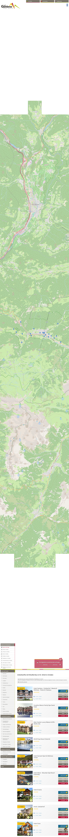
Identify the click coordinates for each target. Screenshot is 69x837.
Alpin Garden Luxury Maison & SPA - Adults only (44, 723)
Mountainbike (5, 704)
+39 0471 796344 (38, 815)
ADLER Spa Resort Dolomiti (42, 739)
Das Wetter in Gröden (7, 744)
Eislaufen (4, 690)
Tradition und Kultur (6, 726)
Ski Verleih (5, 678)
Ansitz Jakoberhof (39, 806)
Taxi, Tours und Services (7, 733)
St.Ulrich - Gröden (38, 696)
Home (2, 766)
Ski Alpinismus (5, 683)
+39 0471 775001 (38, 747)
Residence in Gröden (6, 658)
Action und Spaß (6, 711)
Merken (63, 694)
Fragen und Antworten (7, 724)
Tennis (4, 701)
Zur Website (63, 715)
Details (63, 696)
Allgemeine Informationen (7, 718)
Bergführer (5, 692)
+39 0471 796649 (38, 798)
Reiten (4, 709)
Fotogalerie (5, 759)
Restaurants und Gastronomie (6, 739)
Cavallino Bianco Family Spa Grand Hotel (44, 706)
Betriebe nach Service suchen (7, 668)
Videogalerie (5, 761)
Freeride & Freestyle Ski (7, 685)
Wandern (4, 694)
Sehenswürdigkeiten (6, 731)
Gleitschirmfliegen (6, 697)
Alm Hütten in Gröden (7, 662)
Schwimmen (5, 699)
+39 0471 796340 (38, 832)
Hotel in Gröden (5, 649)
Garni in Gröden (5, 653)
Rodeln (4, 687)
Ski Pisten (4, 673)
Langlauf (4, 680)
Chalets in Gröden (6, 656)
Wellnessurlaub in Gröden (7, 664)
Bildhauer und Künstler (7, 751)
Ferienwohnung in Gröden (7, 660)
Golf (3, 706)
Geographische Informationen (5, 722)
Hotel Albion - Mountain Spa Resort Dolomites (44, 773)
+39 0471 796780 (38, 766)
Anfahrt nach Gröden (6, 746)
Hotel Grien (37, 823)
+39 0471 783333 (38, 715)
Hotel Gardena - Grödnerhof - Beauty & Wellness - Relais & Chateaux (45, 689)
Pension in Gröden (6, 651)
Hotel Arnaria (38, 790)
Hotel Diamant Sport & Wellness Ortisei (43, 756)
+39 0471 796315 (38, 698)
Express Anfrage (6, 647)
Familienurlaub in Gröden (7, 713)
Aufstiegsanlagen (6, 736)
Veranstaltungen (6, 729)
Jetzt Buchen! (63, 691)
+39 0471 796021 (38, 732)
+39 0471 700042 (38, 783)
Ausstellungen (5, 754)
